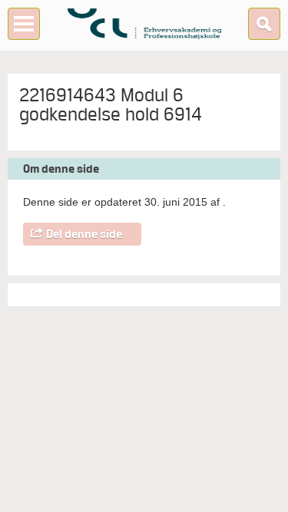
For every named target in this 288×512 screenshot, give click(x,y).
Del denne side (84, 234)
